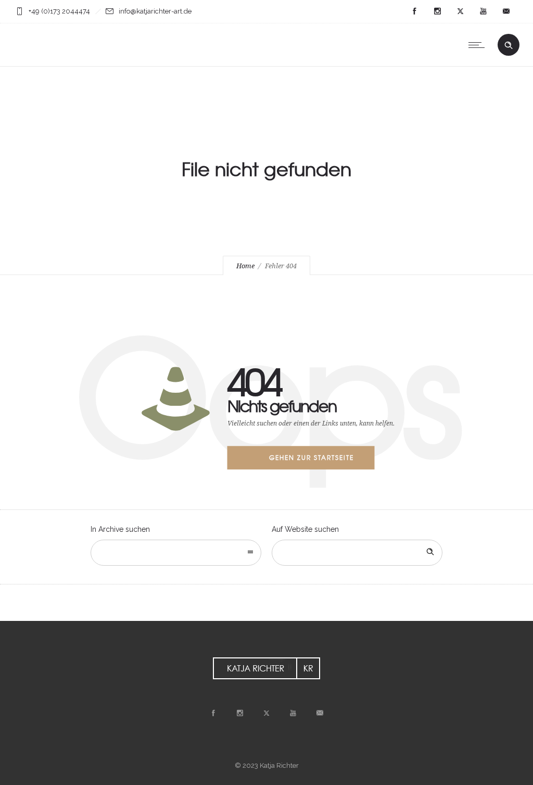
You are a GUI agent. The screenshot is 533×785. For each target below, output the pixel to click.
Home (245, 266)
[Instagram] (437, 11)
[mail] (505, 11)
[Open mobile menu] (478, 44)
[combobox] (176, 553)
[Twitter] (460, 11)
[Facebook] (414, 11)
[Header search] (508, 45)
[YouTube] (483, 11)
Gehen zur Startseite (311, 457)
